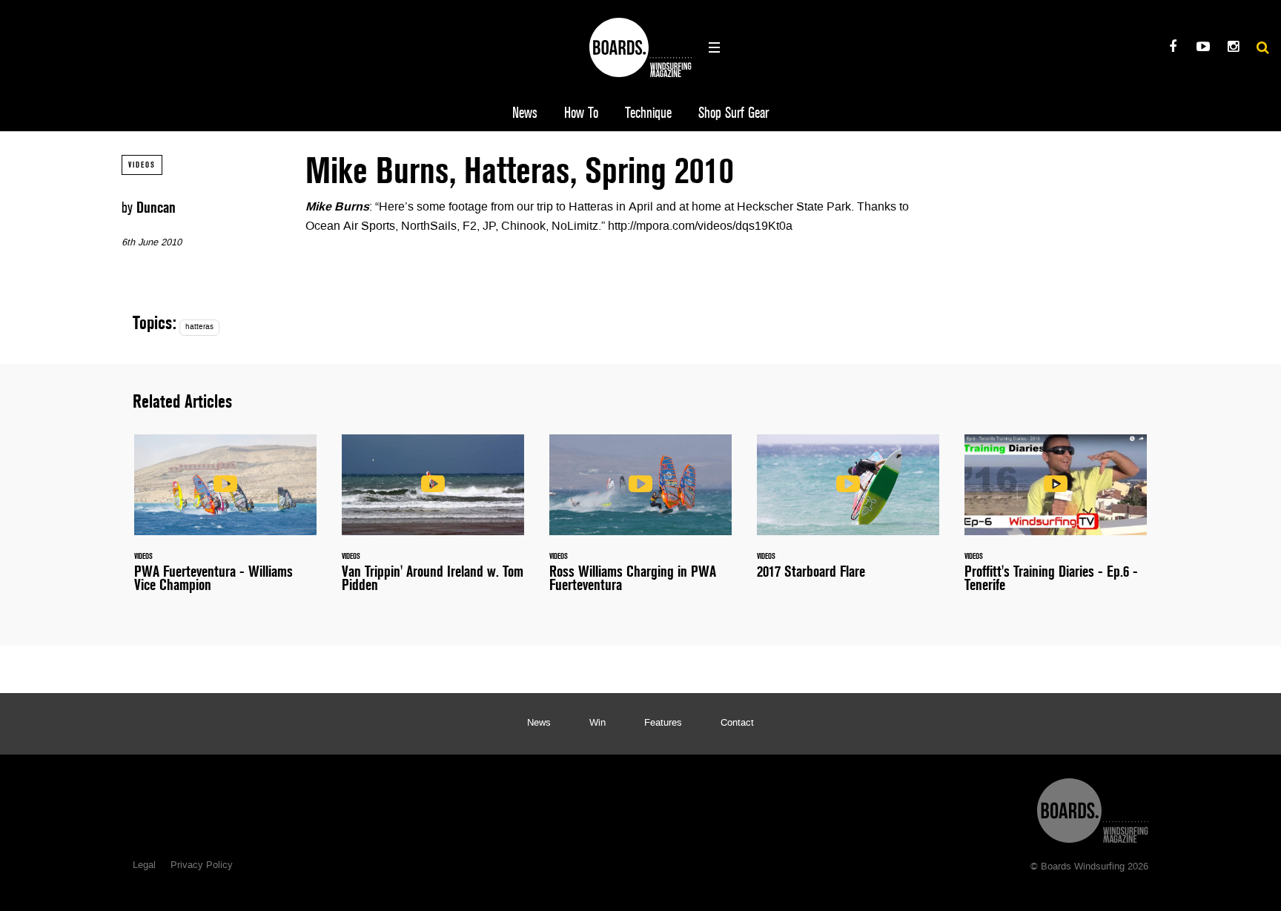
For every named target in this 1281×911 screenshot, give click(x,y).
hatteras (199, 327)
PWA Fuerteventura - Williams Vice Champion (225, 522)
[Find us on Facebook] (1172, 48)
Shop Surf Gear (733, 113)
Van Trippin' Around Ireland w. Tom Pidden (433, 522)
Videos (142, 164)
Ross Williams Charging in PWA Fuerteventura (640, 522)
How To (581, 113)
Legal (144, 865)
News (524, 113)
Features (663, 723)
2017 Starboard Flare (848, 515)
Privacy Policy (202, 865)
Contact (737, 723)
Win (597, 723)
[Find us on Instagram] (1233, 48)
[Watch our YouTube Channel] (1203, 48)
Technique (648, 113)
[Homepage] (1092, 807)
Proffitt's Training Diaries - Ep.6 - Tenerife (1055, 522)
